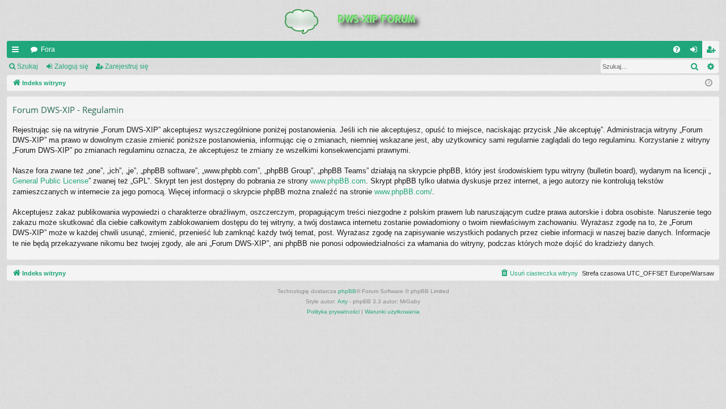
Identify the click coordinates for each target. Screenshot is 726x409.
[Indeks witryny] (363, 20)
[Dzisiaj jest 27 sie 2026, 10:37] (708, 83)
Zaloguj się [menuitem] (696, 51)
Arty (342, 301)
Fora (48, 49)
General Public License (50, 181)
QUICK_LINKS (17, 51)
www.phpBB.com (338, 181)
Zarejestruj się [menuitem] (713, 51)
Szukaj (27, 66)
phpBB (347, 291)
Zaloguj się (71, 66)
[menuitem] (676, 49)
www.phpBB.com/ (403, 191)
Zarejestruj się (127, 66)
